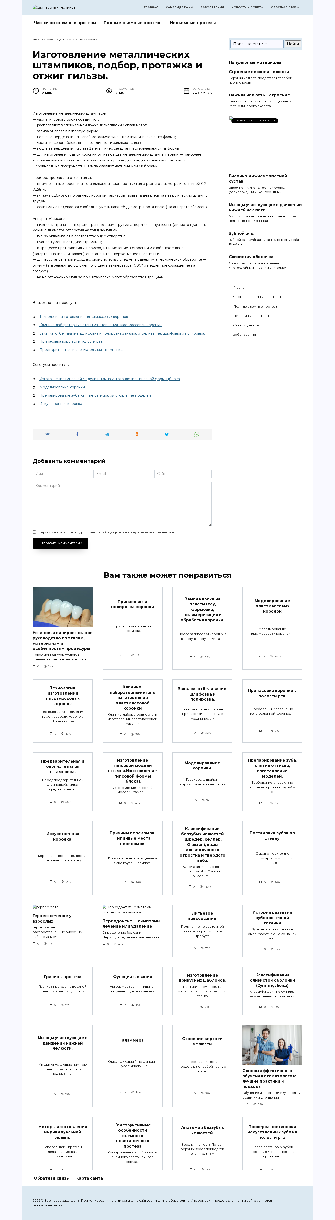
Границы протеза (62, 976)
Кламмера (133, 1040)
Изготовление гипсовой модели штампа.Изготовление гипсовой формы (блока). (110, 379)
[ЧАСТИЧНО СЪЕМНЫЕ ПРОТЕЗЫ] (259, 167)
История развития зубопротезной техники (272, 917)
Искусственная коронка (60, 404)
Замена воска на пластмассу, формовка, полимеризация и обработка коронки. (202, 609)
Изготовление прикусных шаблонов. (202, 978)
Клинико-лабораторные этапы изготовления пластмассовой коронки (100, 325)
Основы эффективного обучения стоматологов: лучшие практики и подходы (269, 1078)
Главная (151, 7)
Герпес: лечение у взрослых (52, 918)
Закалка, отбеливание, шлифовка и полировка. (202, 694)
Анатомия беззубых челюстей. (202, 1130)
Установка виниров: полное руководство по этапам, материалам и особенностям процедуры (63, 640)
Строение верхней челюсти (259, 71)
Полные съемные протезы (133, 22)
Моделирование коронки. (62, 387)
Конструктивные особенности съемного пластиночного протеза (132, 1135)
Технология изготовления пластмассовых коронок (83, 316)
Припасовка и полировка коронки (132, 604)
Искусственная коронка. (62, 836)
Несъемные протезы (193, 22)
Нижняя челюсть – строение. (260, 95)
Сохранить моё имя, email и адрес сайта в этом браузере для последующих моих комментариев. (106, 532)
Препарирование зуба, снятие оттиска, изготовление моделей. (95, 395)
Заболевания (212, 7)
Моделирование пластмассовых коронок (272, 606)
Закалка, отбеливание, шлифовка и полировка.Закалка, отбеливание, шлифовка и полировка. (122, 333)
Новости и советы (248, 7)
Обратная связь (285, 7)
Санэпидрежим (179, 7)
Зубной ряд (241, 233)
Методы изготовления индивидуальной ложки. (62, 1132)
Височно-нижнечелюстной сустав (258, 179)
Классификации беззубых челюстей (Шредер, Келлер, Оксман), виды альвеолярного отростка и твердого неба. (202, 844)
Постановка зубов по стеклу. (272, 836)
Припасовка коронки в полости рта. (71, 341)
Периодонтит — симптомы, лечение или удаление (132, 924)
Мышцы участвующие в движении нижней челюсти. (265, 207)
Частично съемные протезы (65, 22)
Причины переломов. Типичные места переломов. (132, 838)
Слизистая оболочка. (251, 257)
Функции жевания (132, 976)
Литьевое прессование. (202, 916)
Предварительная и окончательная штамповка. (81, 350)
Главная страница (47, 39)
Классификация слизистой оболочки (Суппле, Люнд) (272, 980)
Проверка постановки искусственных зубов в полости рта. (272, 1132)
